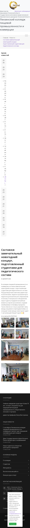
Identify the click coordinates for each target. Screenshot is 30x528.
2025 (3, 68)
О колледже (6, 460)
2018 (3, 226)
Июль (5, 132)
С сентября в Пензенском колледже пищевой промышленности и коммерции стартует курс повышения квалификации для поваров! (15, 430)
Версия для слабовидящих (22, 11)
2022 (3, 198)
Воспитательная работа (10, 471)
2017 (3, 233)
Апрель (5, 109)
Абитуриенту (7, 468)
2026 (3, 61)
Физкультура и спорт (9, 475)
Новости (12, 38)
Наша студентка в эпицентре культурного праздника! (12, 446)
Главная (5, 38)
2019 (3, 219)
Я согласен (13, 524)
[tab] (3, 61)
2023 (3, 191)
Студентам (6, 464)
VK (7, 499)
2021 (3, 205)
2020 (3, 212)
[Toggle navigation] (26, 35)
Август (5, 140)
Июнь (5, 124)
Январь (5, 83)
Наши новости (8, 422)
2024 (3, 75)
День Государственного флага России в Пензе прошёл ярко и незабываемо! (15, 439)
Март (5, 101)
